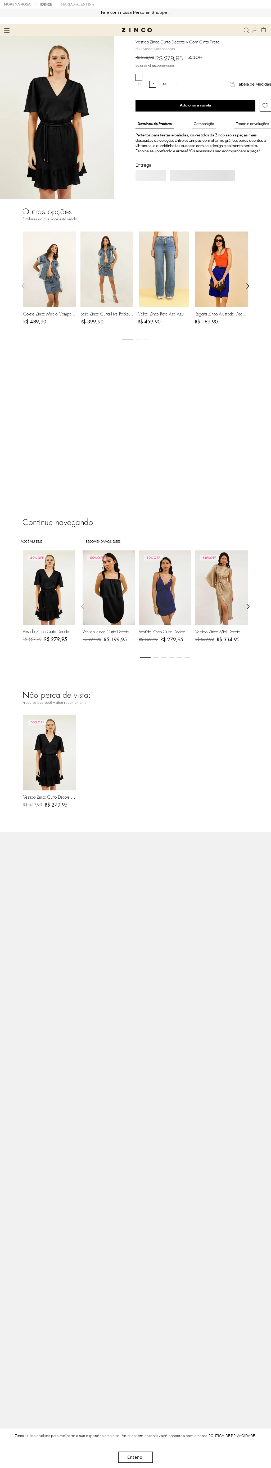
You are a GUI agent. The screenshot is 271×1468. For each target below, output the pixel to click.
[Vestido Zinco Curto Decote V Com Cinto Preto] (49, 752)
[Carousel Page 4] (171, 657)
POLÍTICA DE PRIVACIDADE (232, 1436)
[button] (140, 84)
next (248, 286)
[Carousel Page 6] (187, 657)
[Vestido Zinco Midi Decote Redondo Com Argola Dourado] (221, 587)
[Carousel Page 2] (156, 657)
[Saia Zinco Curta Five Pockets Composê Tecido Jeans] (107, 269)
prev (23, 286)
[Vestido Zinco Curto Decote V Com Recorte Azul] (165, 587)
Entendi (135, 1457)
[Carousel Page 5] (179, 657)
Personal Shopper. (151, 13)
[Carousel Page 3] (163, 657)
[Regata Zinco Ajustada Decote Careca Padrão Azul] (221, 269)
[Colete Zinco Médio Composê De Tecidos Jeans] (49, 269)
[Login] (254, 30)
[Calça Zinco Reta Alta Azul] (164, 269)
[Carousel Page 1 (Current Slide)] (145, 657)
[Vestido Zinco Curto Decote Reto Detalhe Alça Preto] (109, 587)
